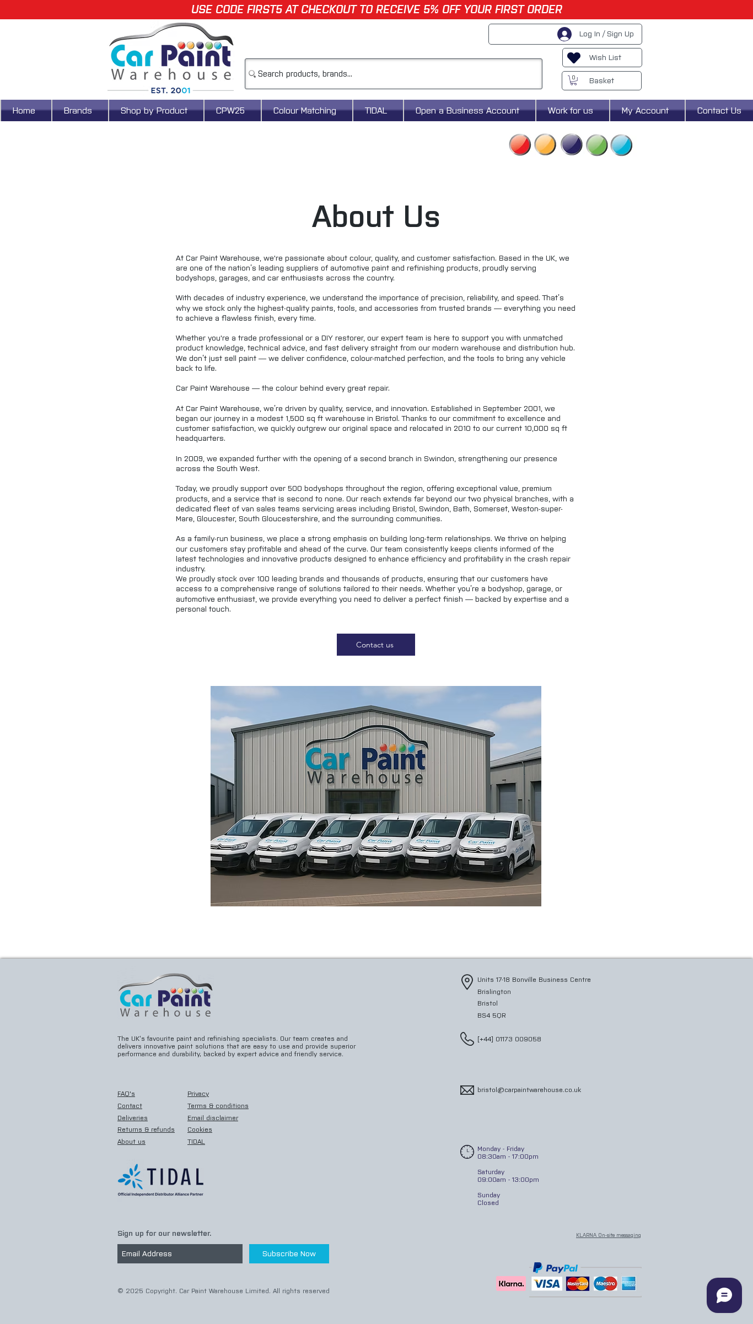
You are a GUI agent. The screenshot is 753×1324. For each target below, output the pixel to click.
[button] (573, 80)
